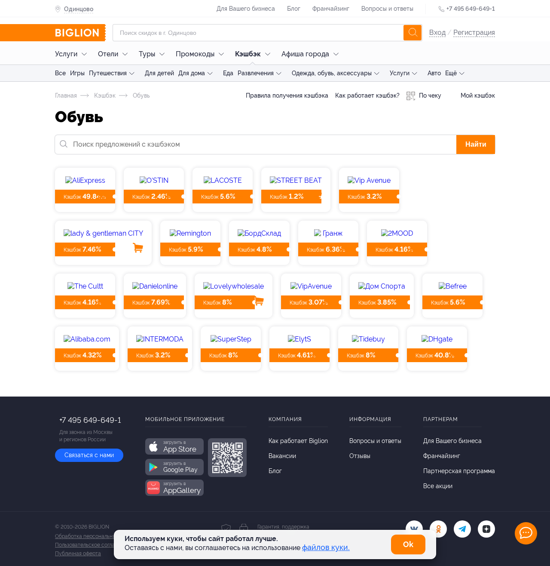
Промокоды (195, 54)
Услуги (66, 54)
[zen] (486, 529)
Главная (66, 95)
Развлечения (256, 73)
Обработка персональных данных (96, 536)
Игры (77, 73)
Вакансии (282, 455)
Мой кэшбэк (477, 95)
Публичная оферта (78, 554)
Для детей (159, 73)
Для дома (191, 73)
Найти (475, 144)
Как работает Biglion (298, 440)
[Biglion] (80, 32)
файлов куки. (326, 547)
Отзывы (359, 455)
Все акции (437, 486)
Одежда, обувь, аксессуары (332, 73)
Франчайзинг (330, 8)
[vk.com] (414, 529)
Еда (228, 73)
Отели (108, 54)
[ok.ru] (438, 529)
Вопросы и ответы (387, 8)
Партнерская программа (459, 471)
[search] (412, 32)
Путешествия (108, 73)
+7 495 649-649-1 (470, 8)
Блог (293, 8)
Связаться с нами (89, 455)
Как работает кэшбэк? (367, 95)
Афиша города (305, 54)
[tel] (462, 529)
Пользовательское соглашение (93, 545)
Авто (434, 73)
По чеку (429, 95)
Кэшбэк (248, 54)
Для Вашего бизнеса (246, 8)
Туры (147, 54)
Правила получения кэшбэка (287, 95)
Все (60, 73)
